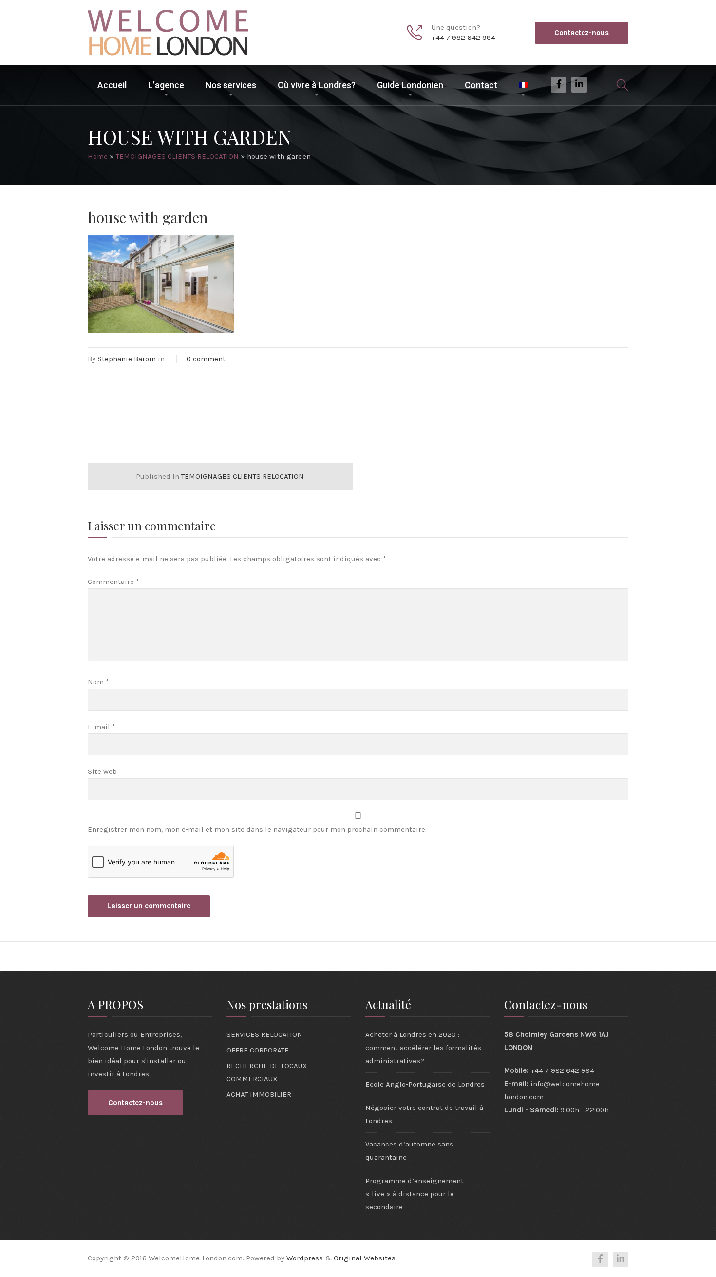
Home (98, 156)
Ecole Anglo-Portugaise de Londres (425, 1084)
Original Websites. (365, 1258)
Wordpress (304, 1258)
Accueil (112, 85)
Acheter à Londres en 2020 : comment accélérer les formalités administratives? (423, 1047)
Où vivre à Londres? (317, 85)
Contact (481, 85)
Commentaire (113, 581)
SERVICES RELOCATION (264, 1034)
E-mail (101, 726)
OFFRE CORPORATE (257, 1050)
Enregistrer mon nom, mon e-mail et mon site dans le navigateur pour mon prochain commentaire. (257, 829)
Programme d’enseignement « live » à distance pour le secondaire (414, 1193)
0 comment (206, 359)
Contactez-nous (581, 32)
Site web (102, 771)
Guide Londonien (410, 85)
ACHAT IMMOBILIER (258, 1094)
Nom (98, 681)
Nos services (231, 85)
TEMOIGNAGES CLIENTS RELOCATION (177, 156)
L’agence (166, 85)
